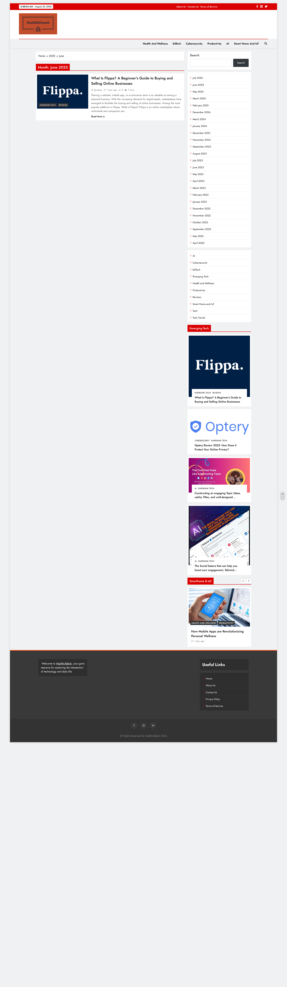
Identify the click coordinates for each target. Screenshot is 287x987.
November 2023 (202, 140)
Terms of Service (208, 6)
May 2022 (198, 236)
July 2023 (198, 160)
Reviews (63, 105)
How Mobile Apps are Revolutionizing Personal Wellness (217, 633)
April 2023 (198, 181)
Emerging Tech (48, 105)
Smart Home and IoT (246, 44)
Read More (96, 116)
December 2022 (201, 208)
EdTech (177, 44)
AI (227, 44)
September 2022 (202, 229)
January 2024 (200, 126)
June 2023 (198, 167)
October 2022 (200, 222)
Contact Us (193, 6)
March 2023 (199, 188)
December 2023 (201, 133)
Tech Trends (199, 318)
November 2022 (202, 215)
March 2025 (199, 98)
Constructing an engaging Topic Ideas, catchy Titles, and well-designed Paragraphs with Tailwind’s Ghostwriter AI (219, 497)
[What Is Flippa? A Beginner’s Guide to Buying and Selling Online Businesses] (62, 92)
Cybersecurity (194, 44)
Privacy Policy (213, 699)
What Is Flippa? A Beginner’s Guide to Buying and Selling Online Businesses (132, 80)
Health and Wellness (155, 44)
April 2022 (198, 243)
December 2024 (201, 112)
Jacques (98, 90)
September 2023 (202, 146)
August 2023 (200, 153)
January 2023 (200, 202)
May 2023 (198, 174)
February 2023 (200, 195)
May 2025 (198, 92)
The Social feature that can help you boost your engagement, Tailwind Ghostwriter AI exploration (216, 570)
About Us (181, 6)
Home (209, 678)
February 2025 (200, 105)
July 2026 (198, 78)
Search (194, 55)
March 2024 (199, 119)
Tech (195, 311)
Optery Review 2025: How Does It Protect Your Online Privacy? (215, 447)
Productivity (214, 44)
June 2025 (198, 85)
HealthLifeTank (64, 663)
